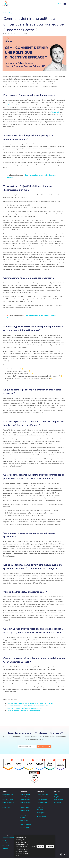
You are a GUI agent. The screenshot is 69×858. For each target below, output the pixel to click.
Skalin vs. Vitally (24, 807)
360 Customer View (8, 794)
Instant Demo (6, 807)
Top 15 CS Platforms (25, 830)
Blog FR (56, 794)
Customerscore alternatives (41, 813)
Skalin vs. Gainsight (25, 797)
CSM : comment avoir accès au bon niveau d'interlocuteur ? (27, 706)
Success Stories (58, 799)
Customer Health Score (24, 821)
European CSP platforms (24, 816)
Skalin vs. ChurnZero (25, 802)
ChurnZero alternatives (40, 808)
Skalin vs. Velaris (24, 813)
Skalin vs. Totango (25, 799)
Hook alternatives (42, 816)
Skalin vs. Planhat (24, 805)
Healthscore (6, 797)
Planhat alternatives (42, 794)
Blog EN (56, 797)
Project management (8, 802)
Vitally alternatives (42, 797)
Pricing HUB (55, 112)
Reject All (40, 846)
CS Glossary (57, 802)
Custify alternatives (42, 799)
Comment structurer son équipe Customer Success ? (25, 708)
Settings (33, 846)
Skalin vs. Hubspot (25, 794)
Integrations (6, 805)
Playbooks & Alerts (8, 799)
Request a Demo (44, 746)
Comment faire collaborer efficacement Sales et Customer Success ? (30, 703)
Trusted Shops (8, 105)
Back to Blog (8, 13)
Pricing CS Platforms (25, 824)
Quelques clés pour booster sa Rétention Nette (23, 711)
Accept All (50, 846)
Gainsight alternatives (43, 802)
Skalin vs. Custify (24, 810)
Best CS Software (24, 827)
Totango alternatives (42, 805)
